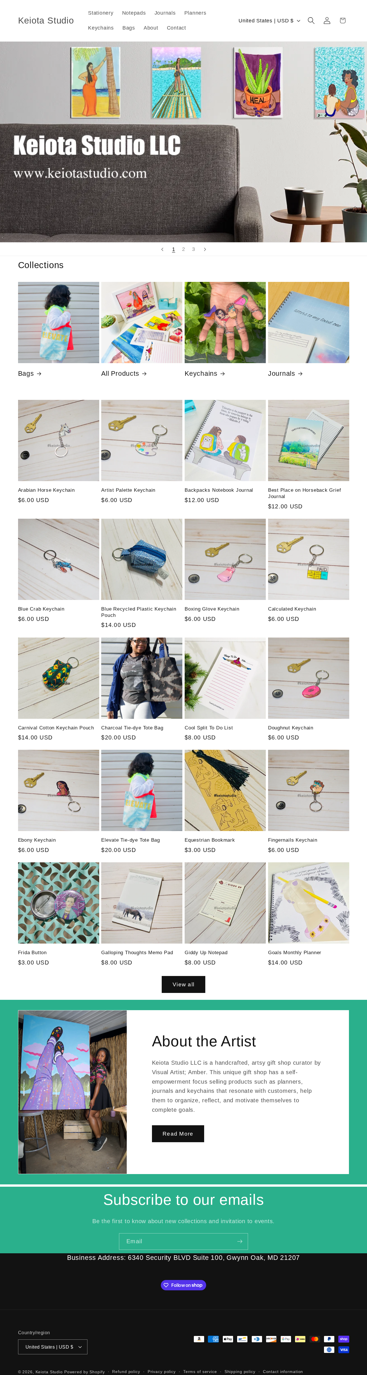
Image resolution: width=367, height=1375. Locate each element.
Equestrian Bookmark (210, 840)
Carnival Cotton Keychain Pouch (56, 728)
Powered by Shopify (84, 1372)
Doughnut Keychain (290, 728)
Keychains (201, 373)
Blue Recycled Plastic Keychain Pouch (138, 612)
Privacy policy (162, 1372)
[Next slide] (205, 249)
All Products (120, 373)
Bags (26, 373)
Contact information (283, 1372)
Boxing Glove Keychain (212, 609)
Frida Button (32, 952)
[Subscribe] (240, 1241)
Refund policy (126, 1372)
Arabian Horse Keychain (46, 490)
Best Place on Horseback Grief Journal (304, 493)
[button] (311, 20)
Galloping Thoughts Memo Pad (137, 952)
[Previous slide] (162, 249)
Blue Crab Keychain (41, 609)
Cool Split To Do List (209, 728)
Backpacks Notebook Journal (219, 490)
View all (183, 984)
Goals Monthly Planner (294, 952)
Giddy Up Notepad (206, 952)
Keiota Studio (49, 1372)
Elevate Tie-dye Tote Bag (130, 840)
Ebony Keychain (37, 840)
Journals (281, 373)
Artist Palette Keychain (128, 490)
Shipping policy (240, 1372)
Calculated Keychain (292, 609)
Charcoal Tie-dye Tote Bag (132, 728)
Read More (178, 1133)
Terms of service (200, 1372)
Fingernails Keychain (292, 840)
